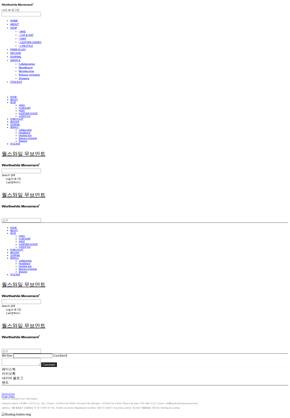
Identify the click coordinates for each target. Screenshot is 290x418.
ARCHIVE (15, 53)
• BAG (22, 31)
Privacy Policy (8, 396)
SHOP (13, 28)
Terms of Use (8, 394)
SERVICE (15, 60)
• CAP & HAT (26, 35)
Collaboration (27, 64)
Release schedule (29, 75)
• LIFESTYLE (26, 46)
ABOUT (14, 24)
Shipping (24, 78)
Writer (7, 356)
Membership (26, 71)
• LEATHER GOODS (30, 42)
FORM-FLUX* (18, 49)
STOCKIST (16, 82)
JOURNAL (16, 57)
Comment (49, 364)
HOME (14, 20)
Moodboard (25, 67)
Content (60, 356)
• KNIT (22, 38)
